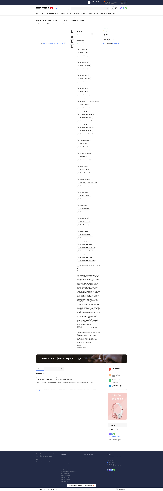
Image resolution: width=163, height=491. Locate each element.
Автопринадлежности (65, 473)
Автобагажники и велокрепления (67, 458)
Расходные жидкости (65, 479)
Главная (38, 17)
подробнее (39, 390)
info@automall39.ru (114, 436)
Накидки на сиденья (65, 469)
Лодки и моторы (64, 456)
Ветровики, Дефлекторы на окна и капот (69, 471)
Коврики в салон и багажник (67, 467)
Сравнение (57, 23)
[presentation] (41, 43)
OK (93, 485)
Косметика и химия (65, 477)
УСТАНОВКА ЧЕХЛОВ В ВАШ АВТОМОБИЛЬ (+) (89, 265)
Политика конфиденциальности (42, 461)
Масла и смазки (64, 481)
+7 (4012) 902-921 (95, 1)
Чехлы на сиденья (45, 17)
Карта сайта (51, 461)
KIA (51, 17)
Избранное (50, 23)
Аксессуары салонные (65, 475)
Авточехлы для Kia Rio (58, 17)
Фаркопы (63, 460)
